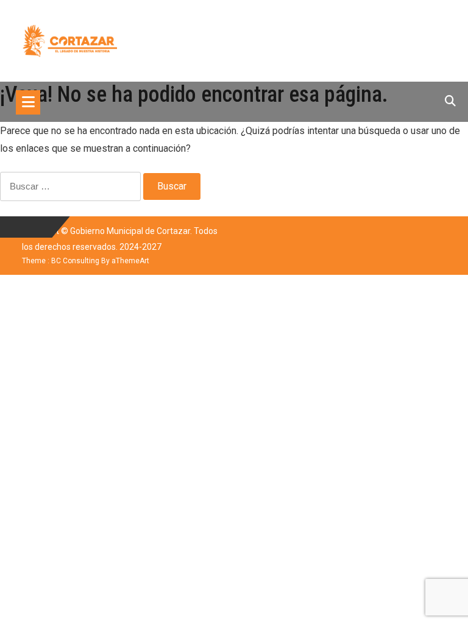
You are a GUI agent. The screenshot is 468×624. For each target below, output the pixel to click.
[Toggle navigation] (28, 102)
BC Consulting (75, 261)
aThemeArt (130, 261)
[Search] (450, 100)
